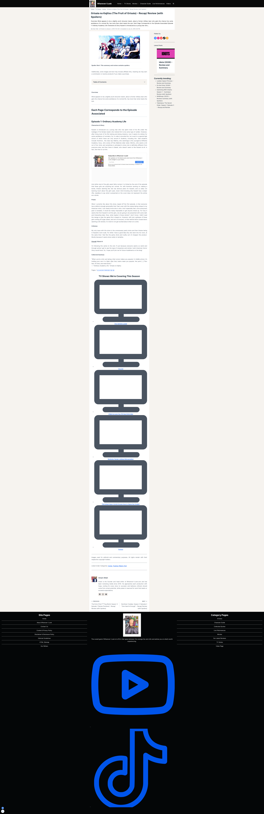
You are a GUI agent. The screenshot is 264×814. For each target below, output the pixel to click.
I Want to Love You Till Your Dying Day (120, 414)
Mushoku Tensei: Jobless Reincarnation (121, 459)
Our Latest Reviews (219, 638)
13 (113, 270)
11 (109, 270)
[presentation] (166, 54)
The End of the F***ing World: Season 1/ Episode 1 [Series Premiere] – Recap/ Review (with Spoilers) (105, 605)
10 (108, 270)
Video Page (219, 646)
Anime (104, 9)
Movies (219, 634)
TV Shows (127, 3)
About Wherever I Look (44, 622)
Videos (168, 3)
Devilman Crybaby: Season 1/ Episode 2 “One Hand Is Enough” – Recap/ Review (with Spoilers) (134, 605)
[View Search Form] (173, 3)
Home (92, 9)
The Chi (120, 369)
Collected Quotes (219, 626)
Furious (120, 549)
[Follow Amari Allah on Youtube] (106, 594)
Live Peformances (219, 630)
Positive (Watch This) (120, 566)
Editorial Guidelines (44, 638)
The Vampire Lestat (120, 324)
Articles (219, 619)
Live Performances (158, 3)
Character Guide (145, 3)
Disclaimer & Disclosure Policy (44, 634)
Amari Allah (95, 29)
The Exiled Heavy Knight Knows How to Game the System (121, 504)
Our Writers (44, 646)
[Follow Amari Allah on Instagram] (103, 594)
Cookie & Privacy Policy (44, 630)
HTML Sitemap (44, 642)
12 (111, 270)
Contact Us (44, 626)
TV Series (219, 642)
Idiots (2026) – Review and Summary (165, 65)
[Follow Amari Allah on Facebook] (99, 594)
